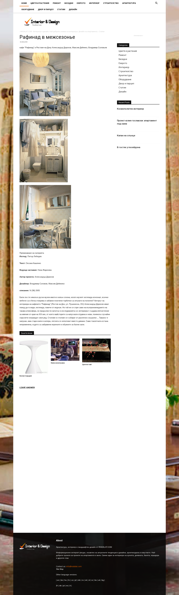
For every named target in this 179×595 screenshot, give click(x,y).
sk (86, 580)
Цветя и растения (40, 3)
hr (69, 580)
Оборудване (27, 9)
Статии (61, 9)
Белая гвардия (26, 376)
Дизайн (73, 9)
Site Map (59, 569)
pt (64, 586)
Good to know (26, 333)
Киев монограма (58, 363)
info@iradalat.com (74, 566)
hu (65, 580)
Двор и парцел (45, 9)
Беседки (68, 3)
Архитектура (129, 3)
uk (99, 580)
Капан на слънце (126, 135)
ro (83, 580)
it (70, 586)
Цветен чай (86, 364)
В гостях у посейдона (128, 147)
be (62, 580)
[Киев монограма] (65, 350)
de (60, 586)
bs (96, 580)
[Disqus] (65, 423)
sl (89, 580)
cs (72, 580)
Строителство (111, 3)
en (58, 580)
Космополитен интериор (130, 108)
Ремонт (57, 3)
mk (79, 580)
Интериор (94, 3)
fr (57, 586)
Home (24, 3)
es (67, 586)
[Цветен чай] (96, 350)
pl (75, 580)
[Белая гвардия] (34, 356)
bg (103, 580)
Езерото (81, 3)
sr (92, 580)
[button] (156, 3)
